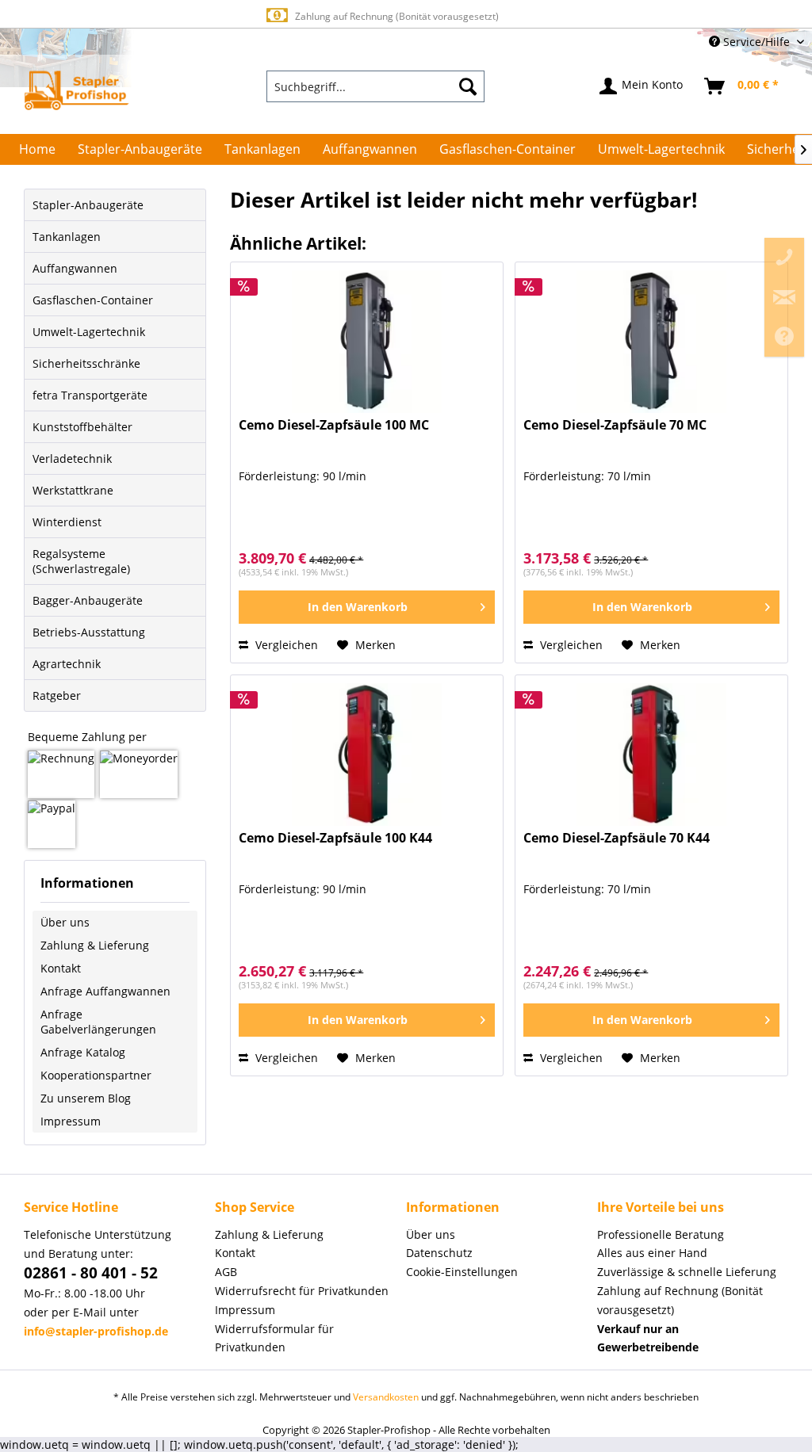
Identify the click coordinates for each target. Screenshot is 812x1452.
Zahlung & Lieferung (94, 945)
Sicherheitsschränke (86, 363)
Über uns (65, 922)
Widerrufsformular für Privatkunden (274, 1338)
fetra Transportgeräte (90, 395)
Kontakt (60, 968)
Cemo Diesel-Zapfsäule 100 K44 (335, 838)
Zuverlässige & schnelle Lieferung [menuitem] (686, 1271)
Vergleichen (285, 644)
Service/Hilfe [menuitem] (756, 41)
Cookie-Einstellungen (462, 1271)
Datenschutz (439, 1252)
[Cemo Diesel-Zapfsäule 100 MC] (367, 341)
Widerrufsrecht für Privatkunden (302, 1290)
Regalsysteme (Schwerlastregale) (81, 561)
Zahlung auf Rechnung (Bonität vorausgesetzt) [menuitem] (680, 1300)
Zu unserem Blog (85, 1098)
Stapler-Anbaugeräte (88, 204)
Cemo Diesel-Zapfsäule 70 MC (615, 425)
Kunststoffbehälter (82, 426)
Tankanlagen (67, 236)
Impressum (70, 1121)
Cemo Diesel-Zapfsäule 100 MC (334, 425)
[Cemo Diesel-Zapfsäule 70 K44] (651, 754)
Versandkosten (386, 1397)
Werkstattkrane (73, 490)
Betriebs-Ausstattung (89, 632)
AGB (226, 1271)
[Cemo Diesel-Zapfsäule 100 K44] (367, 754)
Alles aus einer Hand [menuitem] (652, 1252)
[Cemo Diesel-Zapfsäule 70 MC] (651, 341)
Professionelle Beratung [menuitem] (660, 1234)
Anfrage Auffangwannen (105, 991)
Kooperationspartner (95, 1075)
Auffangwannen (75, 268)
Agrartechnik (67, 663)
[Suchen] (468, 86)
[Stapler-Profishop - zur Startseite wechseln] (76, 90)
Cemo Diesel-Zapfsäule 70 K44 (616, 838)
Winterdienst (67, 521)
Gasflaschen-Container (93, 300)
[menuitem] (375, 86)
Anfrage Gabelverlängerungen (98, 1022)
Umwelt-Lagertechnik (89, 331)
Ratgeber (57, 695)
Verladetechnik (72, 458)
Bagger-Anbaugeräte (88, 600)
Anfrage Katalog (82, 1052)
